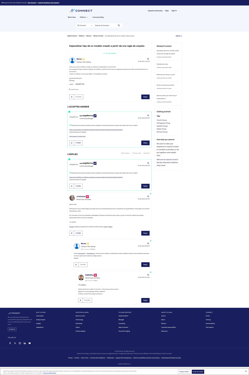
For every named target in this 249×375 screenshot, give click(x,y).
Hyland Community (155, 10)
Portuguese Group (163, 123)
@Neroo (83, 285)
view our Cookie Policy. (49, 373)
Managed (121, 320)
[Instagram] (20, 343)
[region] (124, 371)
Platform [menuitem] (83, 17)
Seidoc (110, 227)
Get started (32, 3)
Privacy (70, 358)
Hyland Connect (72, 36)
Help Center (161, 165)
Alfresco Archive (98, 36)
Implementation (123, 316)
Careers (163, 316)
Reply (145, 97)
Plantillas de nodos (162, 64)
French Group (162, 120)
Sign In (174, 10)
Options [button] (178, 36)
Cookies (76, 358)
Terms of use (84, 358)
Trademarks (110, 358)
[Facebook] (10, 343)
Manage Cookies (184, 372)
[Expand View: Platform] (87, 17)
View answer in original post (77, 136)
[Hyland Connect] (81, 11)
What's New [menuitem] (72, 17)
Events (208, 316)
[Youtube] (29, 343)
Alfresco (88, 36)
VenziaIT (71, 227)
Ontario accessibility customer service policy (146, 358)
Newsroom (164, 331)
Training (208, 320)
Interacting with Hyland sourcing (171, 358)
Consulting (122, 324)
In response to (89, 249)
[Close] (246, 371)
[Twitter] (15, 343)
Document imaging (124, 331)
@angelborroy (91, 253)
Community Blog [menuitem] (98, 17)
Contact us (12, 329)
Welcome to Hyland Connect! (167, 159)
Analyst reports (40, 320)
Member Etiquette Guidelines (167, 162)
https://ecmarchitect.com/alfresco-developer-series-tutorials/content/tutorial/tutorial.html (96, 130)
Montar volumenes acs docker (165, 85)
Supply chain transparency (123, 358)
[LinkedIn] (25, 343)
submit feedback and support (48, 3)
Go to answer (111, 53)
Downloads (79, 324)
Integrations (39, 327)
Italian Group (161, 129)
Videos (78, 327)
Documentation (210, 324)
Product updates (80, 331)
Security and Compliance (97, 358)
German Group (162, 132)
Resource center (80, 316)
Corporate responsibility (168, 327)
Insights (38, 324)
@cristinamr (81, 253)
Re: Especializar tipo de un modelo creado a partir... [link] (120, 36)
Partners (163, 324)
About (163, 320)
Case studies (40, 316)
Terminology (79, 320)
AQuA (105, 227)
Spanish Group (75, 89)
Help (167, 10)
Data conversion (123, 327)
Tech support (209, 327)
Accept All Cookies (198, 372)
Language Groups (79, 84)
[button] (71, 97)
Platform (81, 36)
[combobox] (108, 25)
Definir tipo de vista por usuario (166, 75)
